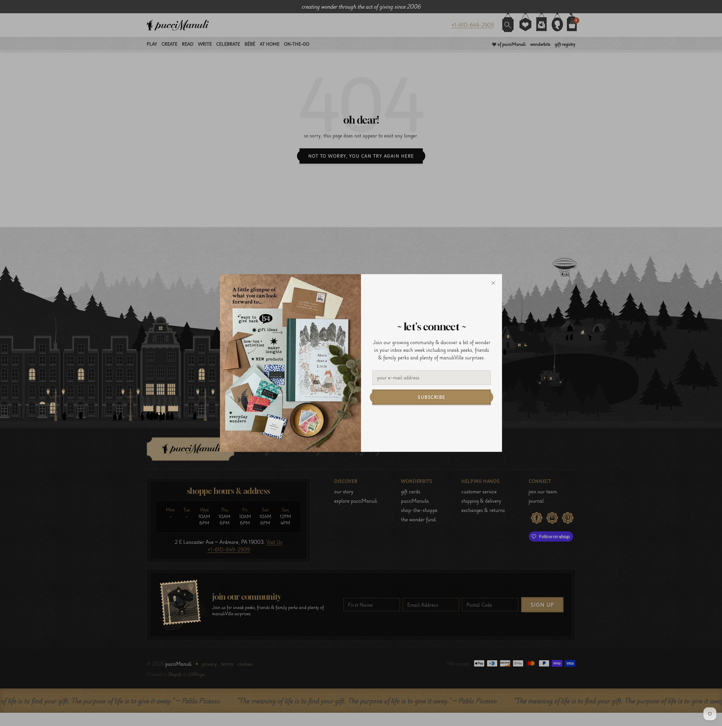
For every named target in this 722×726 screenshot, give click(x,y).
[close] (493, 283)
